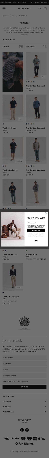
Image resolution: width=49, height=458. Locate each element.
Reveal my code (36, 230)
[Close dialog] (46, 213)
